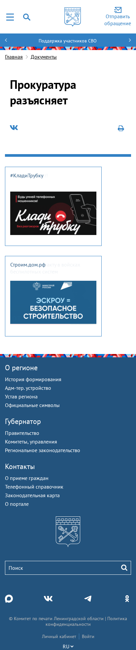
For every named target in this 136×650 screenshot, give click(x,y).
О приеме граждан (27, 478)
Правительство (22, 433)
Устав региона (21, 396)
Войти (88, 636)
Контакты (20, 466)
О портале (17, 504)
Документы (44, 56)
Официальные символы (32, 405)
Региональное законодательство (42, 450)
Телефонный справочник (34, 486)
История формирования (33, 379)
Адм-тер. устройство (28, 387)
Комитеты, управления (31, 441)
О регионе (21, 367)
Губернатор (23, 421)
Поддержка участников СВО (68, 41)
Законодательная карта (32, 495)
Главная (14, 56)
